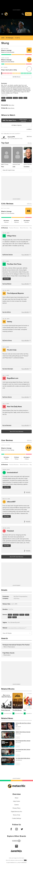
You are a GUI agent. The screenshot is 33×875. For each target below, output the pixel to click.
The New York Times (12, 264)
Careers (16, 805)
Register (28, 14)
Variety (7, 322)
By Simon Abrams (7, 397)
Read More (6, 278)
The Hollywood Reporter (13, 293)
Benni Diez (11, 105)
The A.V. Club (9, 350)
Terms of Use (16, 815)
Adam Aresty (11, 108)
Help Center (16, 801)
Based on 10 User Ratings (7, 61)
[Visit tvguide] (16, 847)
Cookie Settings (16, 818)
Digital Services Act (16, 811)
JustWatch (29, 129)
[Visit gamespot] (16, 842)
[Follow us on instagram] (16, 830)
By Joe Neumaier (7, 425)
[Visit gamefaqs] (16, 852)
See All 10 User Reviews (16, 557)
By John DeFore (7, 312)
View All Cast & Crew (9, 170)
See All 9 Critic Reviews (16, 431)
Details (4, 590)
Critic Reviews (7, 203)
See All (30, 143)
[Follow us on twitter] (22, 830)
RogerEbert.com (10, 378)
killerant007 (9, 502)
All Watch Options (17, 125)
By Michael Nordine (8, 254)
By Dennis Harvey (7, 340)
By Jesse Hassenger (8, 368)
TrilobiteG (9, 531)
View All (29, 203)
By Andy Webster (7, 283)
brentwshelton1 (11, 473)
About (16, 798)
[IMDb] (25, 860)
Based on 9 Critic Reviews (7, 52)
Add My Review (16, 77)
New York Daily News (12, 407)
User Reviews (7, 440)
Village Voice (9, 236)
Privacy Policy (16, 808)
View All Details (7, 633)
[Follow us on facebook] (11, 830)
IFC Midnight (9, 38)
